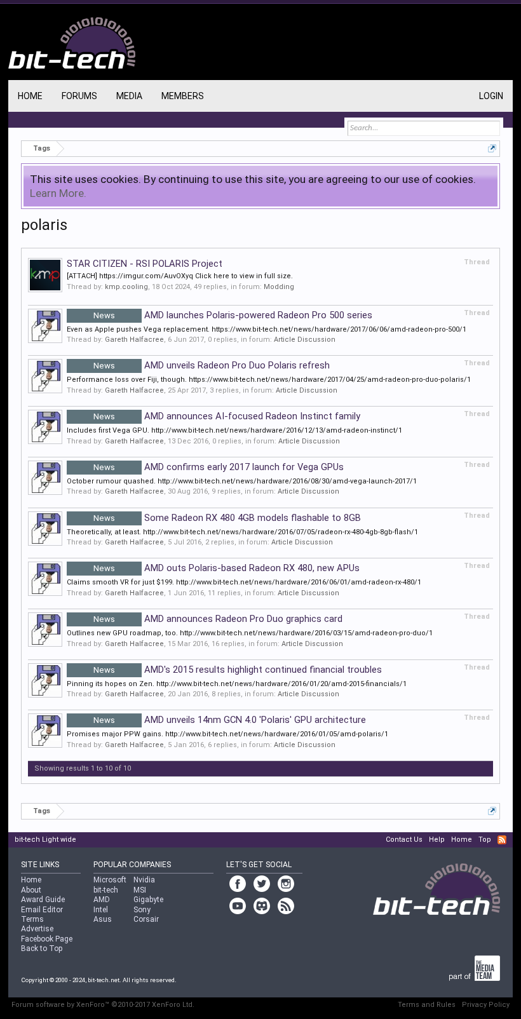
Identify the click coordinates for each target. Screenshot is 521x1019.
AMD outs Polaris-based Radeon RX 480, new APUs (226, 568)
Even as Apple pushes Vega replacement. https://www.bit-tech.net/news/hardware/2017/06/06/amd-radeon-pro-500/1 (266, 329)
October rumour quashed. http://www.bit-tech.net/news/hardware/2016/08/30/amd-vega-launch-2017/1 (242, 481)
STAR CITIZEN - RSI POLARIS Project (144, 263)
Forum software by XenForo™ (102, 1005)
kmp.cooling (126, 287)
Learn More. (58, 193)
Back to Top (41, 948)
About (31, 890)
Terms (32, 919)
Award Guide (43, 899)
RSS (501, 839)
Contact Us (404, 839)
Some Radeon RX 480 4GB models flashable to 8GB (227, 517)
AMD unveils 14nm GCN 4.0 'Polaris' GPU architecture (229, 719)
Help (437, 839)
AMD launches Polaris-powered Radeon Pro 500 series (232, 315)
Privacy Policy (486, 1005)
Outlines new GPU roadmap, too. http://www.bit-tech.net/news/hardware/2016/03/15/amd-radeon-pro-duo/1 (250, 633)
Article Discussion (304, 339)
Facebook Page (46, 939)
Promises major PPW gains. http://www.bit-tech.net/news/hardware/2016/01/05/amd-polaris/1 (227, 734)
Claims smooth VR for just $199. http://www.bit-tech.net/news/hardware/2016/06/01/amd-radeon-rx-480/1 (244, 582)
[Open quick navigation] (492, 148)
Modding (279, 287)
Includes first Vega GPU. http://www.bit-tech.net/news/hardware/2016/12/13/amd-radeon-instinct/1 (234, 430)
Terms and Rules (427, 1005)
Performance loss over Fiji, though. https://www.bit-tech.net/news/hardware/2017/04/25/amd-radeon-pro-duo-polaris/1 (269, 379)
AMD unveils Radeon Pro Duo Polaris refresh (211, 365)
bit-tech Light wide (45, 839)
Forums (79, 96)
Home (30, 96)
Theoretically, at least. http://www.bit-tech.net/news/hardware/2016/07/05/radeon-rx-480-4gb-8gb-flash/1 (242, 532)
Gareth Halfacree (134, 339)
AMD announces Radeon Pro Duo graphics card (217, 618)
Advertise (37, 928)
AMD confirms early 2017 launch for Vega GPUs (218, 467)
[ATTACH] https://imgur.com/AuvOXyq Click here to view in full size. (180, 276)
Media (129, 96)
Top (484, 839)
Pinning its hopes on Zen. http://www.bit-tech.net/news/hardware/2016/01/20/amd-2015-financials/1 (237, 684)
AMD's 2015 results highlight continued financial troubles (237, 669)
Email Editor (42, 909)
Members (182, 96)
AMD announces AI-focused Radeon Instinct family (226, 416)
